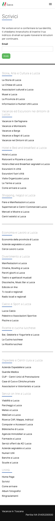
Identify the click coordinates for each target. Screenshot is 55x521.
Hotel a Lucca (9, 154)
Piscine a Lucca (10, 320)
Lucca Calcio (9, 311)
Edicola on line (10, 287)
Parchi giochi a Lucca (13, 272)
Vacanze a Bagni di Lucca (15, 135)
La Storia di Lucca (11, 80)
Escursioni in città (11, 169)
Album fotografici (11, 491)
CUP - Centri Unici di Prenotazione (20, 376)
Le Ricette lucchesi (12, 344)
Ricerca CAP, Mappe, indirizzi (17, 419)
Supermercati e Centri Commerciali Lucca (24, 207)
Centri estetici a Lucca (14, 216)
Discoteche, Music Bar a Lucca (18, 282)
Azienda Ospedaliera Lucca (16, 367)
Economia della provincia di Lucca (20, 239)
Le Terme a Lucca (11, 183)
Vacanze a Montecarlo (14, 126)
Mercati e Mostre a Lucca (15, 211)
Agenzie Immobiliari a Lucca (17, 434)
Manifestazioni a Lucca (14, 263)
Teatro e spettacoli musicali (16, 277)
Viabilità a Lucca (10, 400)
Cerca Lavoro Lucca (13, 249)
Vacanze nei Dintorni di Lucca (18, 140)
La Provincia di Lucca (13, 99)
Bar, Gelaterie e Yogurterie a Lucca (20, 334)
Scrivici (6, 481)
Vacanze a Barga (11, 130)
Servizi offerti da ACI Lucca (16, 443)
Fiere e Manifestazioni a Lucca (18, 202)
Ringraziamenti (10, 496)
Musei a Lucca (9, 94)
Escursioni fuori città (13, 173)
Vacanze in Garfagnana (14, 121)
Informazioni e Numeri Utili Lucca (20, 104)
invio (6, 56)
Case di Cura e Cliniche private (18, 381)
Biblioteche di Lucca (13, 429)
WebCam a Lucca (11, 415)
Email (5, 44)
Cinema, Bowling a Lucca (15, 268)
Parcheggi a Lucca (12, 405)
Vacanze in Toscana (13, 511)
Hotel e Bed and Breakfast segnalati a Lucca (26, 164)
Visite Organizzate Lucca (15, 178)
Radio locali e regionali (14, 296)
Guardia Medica (10, 372)
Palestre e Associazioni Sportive (19, 315)
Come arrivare (9, 486)
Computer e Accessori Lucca (17, 424)
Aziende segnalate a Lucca (16, 244)
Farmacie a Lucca (11, 438)
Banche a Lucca (10, 457)
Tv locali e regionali (12, 292)
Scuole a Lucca (10, 462)
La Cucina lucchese (12, 339)
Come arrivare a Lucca (14, 188)
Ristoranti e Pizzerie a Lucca (17, 159)
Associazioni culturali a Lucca (17, 89)
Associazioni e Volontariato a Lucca (21, 386)
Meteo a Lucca (10, 410)
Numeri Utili (8, 453)
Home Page (8, 476)
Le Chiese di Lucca (12, 85)
